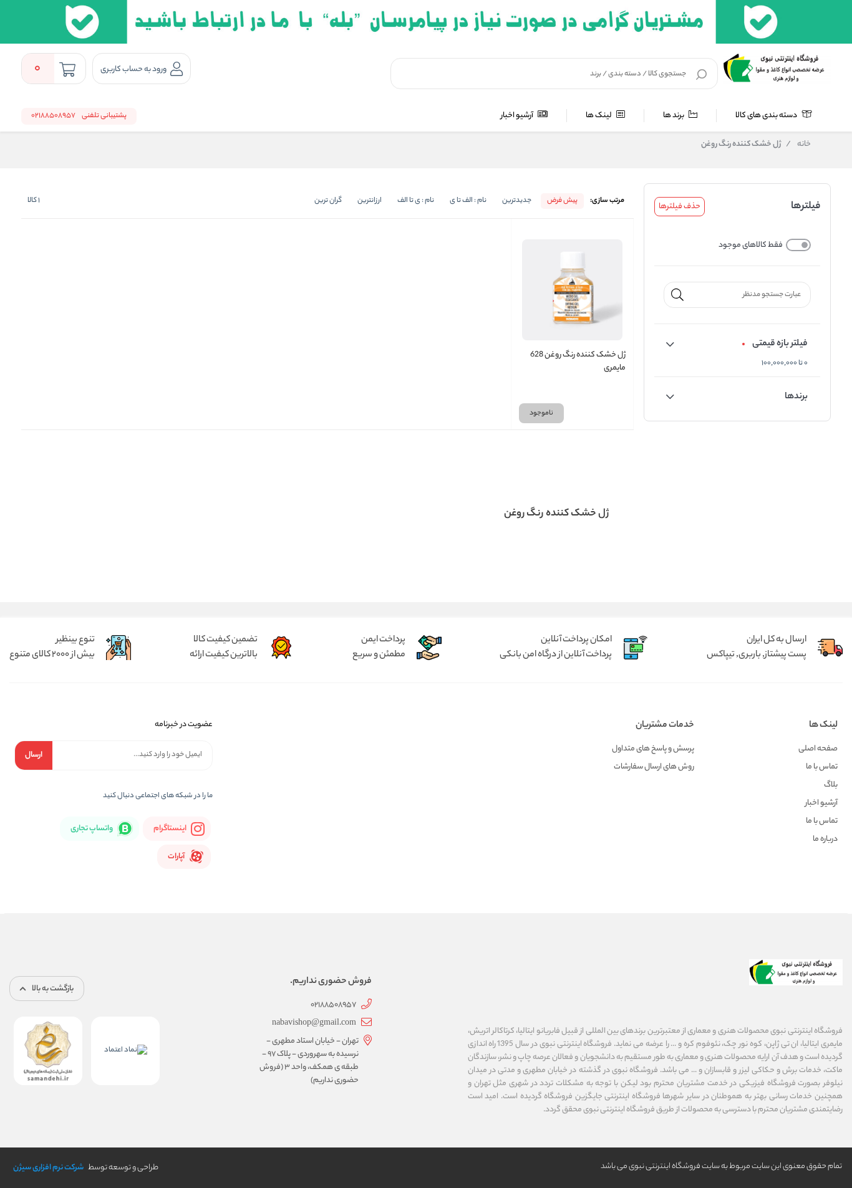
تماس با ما (822, 767)
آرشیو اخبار (518, 115)
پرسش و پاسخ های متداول (653, 748)
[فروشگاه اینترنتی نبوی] (777, 68)
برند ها (674, 115)
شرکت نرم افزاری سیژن (48, 1167)
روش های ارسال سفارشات (654, 767)
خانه (798, 144)
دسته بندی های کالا (766, 115)
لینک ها (599, 115)
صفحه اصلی (818, 748)
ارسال (33, 755)
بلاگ (831, 785)
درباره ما (825, 839)
